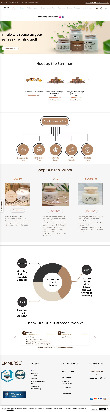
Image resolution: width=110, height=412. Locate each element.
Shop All (34, 379)
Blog (32, 384)
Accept (102, 409)
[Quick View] (34, 79)
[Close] (108, 409)
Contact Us (35, 386)
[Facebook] (63, 17)
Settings (94, 409)
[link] (97, 8)
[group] (55, 87)
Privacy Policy (36, 389)
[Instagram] (60, 17)
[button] (42, 7)
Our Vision (35, 376)
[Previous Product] (22, 80)
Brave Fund (35, 373)
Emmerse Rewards (38, 381)
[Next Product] (88, 80)
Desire (21, 225)
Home (33, 371)
